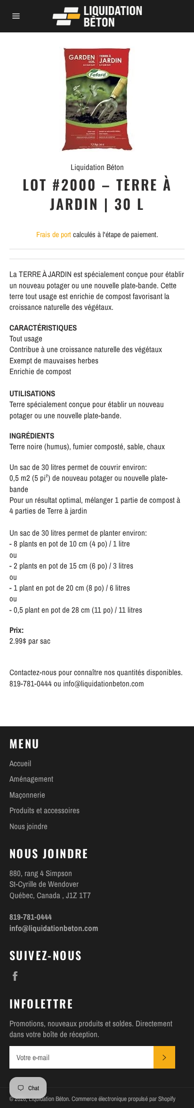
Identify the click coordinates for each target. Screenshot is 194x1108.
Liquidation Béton (49, 1098)
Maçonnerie (27, 794)
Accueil (20, 763)
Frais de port (53, 234)
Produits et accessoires (44, 810)
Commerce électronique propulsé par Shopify (124, 1098)
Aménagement (31, 778)
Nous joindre (28, 826)
